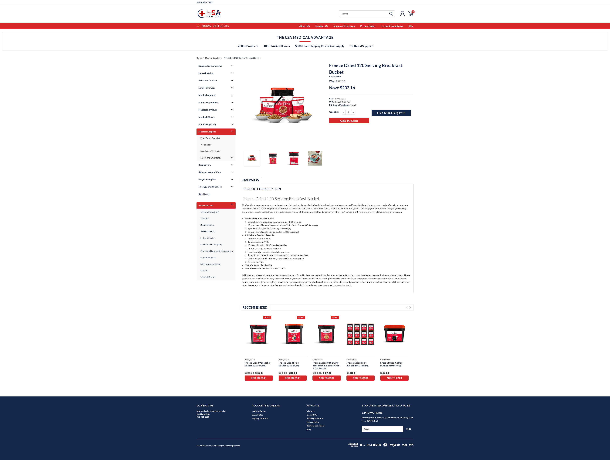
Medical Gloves (206, 117)
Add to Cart (259, 378)
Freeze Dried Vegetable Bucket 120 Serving (258, 364)
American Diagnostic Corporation (217, 251)
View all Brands (208, 277)
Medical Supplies (212, 58)
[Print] (341, 129)
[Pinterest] (357, 129)
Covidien (204, 218)
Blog (410, 25)
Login (254, 411)
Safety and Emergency (210, 157)
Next (323, 105)
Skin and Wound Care (209, 172)
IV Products (205, 144)
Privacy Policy (368, 25)
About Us (304, 25)
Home (199, 58)
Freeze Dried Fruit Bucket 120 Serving (289, 364)
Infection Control (207, 80)
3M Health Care (208, 231)
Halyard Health (207, 238)
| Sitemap (236, 445)
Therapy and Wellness (210, 186)
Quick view (259, 334)
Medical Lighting (207, 124)
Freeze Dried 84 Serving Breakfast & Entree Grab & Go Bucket (325, 365)
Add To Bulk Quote (391, 113)
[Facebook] (331, 129)
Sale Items (203, 194)
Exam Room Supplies (210, 138)
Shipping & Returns (344, 25)
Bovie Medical (207, 224)
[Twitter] (347, 129)
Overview (250, 180)
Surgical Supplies (207, 179)
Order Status (257, 415)
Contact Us (321, 25)
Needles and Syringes (210, 151)
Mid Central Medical (210, 264)
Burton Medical (208, 257)
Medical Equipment (208, 102)
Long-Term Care (206, 87)
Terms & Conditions (392, 25)
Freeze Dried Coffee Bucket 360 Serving (391, 364)
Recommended (254, 307)
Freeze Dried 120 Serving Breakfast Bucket (242, 58)
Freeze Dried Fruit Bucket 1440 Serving (357, 364)
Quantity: (334, 111)
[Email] (336, 129)
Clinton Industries (209, 211)
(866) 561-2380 (204, 2)
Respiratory (204, 164)
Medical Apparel (207, 95)
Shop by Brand (205, 205)
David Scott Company (211, 244)
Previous (244, 105)
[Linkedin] (352, 129)
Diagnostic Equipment (210, 65)
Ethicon (204, 270)
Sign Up (262, 411)
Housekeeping (206, 73)
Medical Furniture (207, 109)
